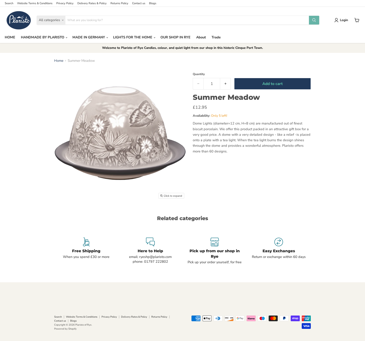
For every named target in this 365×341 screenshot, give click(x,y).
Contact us (138, 3)
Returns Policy (119, 3)
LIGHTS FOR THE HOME (133, 37)
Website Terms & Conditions (34, 3)
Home (58, 61)
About (201, 37)
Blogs (152, 3)
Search (9, 3)
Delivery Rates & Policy (92, 3)
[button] (342, 20)
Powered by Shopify (65, 329)
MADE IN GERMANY (89, 37)
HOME (10, 37)
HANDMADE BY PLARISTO (43, 37)
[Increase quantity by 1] (225, 84)
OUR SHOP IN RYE (175, 37)
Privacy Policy (65, 3)
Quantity (199, 74)
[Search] (314, 20)
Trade (216, 37)
